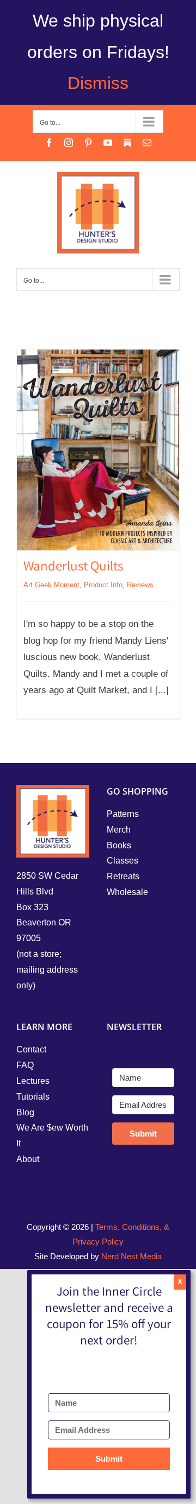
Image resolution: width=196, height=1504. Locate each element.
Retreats (123, 876)
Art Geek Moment (51, 585)
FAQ (25, 1065)
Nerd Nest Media (131, 1256)
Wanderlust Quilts (73, 568)
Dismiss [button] (98, 83)
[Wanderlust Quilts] (98, 450)
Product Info (103, 585)
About (27, 1159)
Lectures (33, 1081)
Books (119, 845)
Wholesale (127, 892)
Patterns (123, 813)
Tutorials (33, 1096)
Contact (31, 1049)
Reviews (140, 585)
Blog (25, 1112)
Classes (122, 860)
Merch (119, 829)
